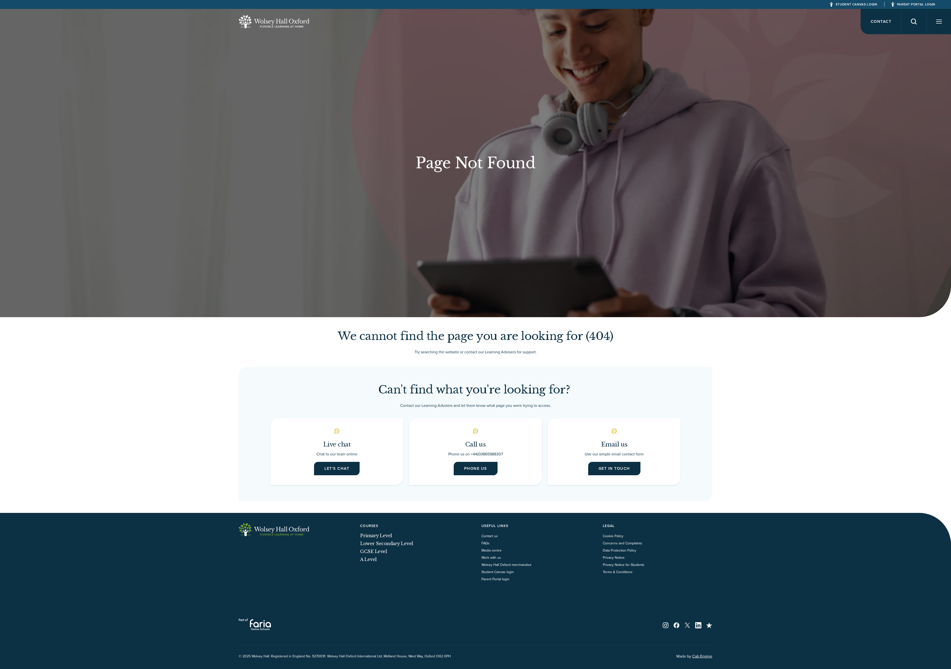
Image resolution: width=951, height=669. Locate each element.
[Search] (913, 21)
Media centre (491, 550)
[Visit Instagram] (665, 625)
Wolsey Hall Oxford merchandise (506, 564)
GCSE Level (373, 551)
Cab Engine (702, 656)
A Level (368, 559)
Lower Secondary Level (386, 543)
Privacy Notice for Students (623, 564)
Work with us (491, 557)
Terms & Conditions (618, 571)
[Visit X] (687, 625)
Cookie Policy (613, 535)
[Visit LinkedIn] (698, 625)
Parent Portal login (495, 579)
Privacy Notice (614, 557)
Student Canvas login (497, 571)
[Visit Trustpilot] (709, 625)
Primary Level (376, 535)
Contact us (489, 535)
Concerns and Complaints (622, 543)
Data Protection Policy (619, 550)
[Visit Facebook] (676, 625)
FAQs (485, 543)
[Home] (274, 21)
